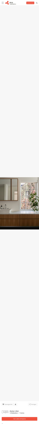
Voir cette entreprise (19, 419)
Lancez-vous (30, 3)
